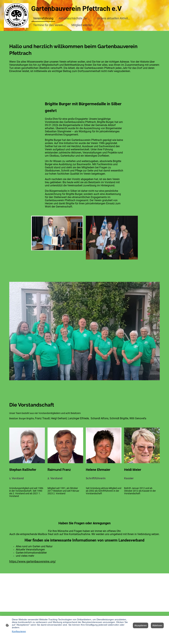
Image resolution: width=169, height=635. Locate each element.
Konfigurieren (19, 631)
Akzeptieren (140, 625)
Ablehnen (157, 625)
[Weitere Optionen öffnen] (99, 25)
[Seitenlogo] (16, 15)
